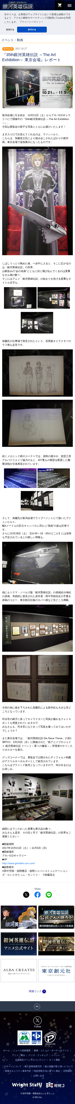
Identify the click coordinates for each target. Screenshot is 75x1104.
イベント (55, 1055)
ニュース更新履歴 (22, 1050)
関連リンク (37, 991)
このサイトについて (12, 1066)
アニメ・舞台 (18, 1055)
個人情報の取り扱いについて (59, 1066)
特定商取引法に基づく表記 (47, 1071)
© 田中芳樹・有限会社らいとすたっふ (38, 1093)
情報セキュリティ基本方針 (18, 1071)
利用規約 (67, 1071)
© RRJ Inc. (37, 1097)
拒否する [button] (10, 29)
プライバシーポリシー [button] (31, 22)
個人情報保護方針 (33, 1066)
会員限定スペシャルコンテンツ (30, 1060)
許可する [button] (32, 29)
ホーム (6, 1050)
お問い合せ (38, 1075)
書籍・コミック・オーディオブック (51, 1050)
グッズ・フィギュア (38, 1055)
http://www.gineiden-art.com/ (18, 863)
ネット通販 (54, 1060)
